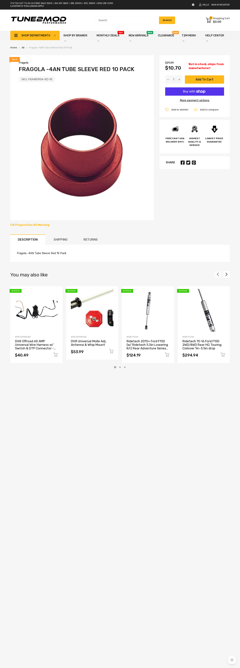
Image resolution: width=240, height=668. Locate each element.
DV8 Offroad (23, 337)
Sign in (215, 5)
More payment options (194, 100)
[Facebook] (182, 162)
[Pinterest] (194, 162)
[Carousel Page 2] (120, 367)
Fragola (23, 62)
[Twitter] (188, 162)
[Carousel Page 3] (125, 367)
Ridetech (132, 337)
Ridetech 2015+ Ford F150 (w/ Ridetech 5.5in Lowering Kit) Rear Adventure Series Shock (147, 346)
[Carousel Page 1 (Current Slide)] (115, 367)
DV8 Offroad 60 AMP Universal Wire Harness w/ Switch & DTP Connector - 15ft (34, 346)
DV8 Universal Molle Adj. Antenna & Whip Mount (88, 343)
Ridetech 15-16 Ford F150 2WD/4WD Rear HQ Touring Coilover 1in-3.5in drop (201, 344)
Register (224, 5)
